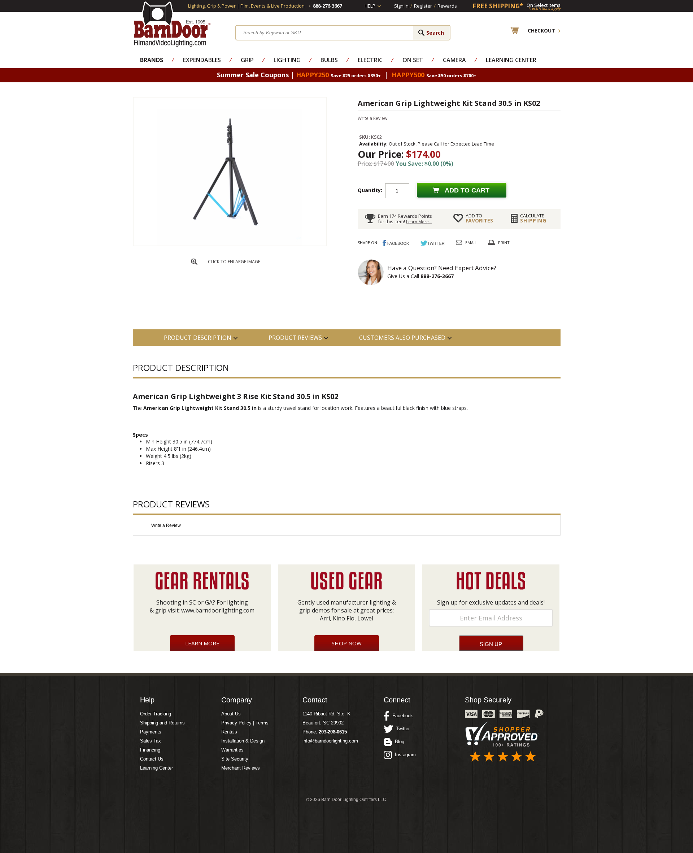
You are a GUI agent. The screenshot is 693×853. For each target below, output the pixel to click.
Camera (454, 60)
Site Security (234, 759)
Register (423, 6)
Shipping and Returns (162, 723)
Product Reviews (295, 338)
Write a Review (372, 118)
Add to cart (467, 190)
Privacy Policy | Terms (245, 723)
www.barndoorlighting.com (217, 610)
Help (370, 6)
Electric (370, 60)
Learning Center (511, 60)
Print (504, 242)
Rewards (447, 6)
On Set (412, 60)
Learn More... (419, 221)
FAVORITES (479, 218)
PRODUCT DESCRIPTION (197, 338)
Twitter (401, 728)
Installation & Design (243, 741)
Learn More (202, 643)
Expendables (202, 60)
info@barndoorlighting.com (330, 741)
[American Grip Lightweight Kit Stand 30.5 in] (229, 244)
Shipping (533, 218)
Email (471, 242)
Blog (398, 741)
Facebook (401, 715)
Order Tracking (155, 713)
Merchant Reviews (240, 768)
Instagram (404, 754)
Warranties (232, 750)
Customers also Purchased (402, 338)
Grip (247, 60)
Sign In (401, 6)
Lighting (287, 60)
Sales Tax (150, 741)
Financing (150, 750)
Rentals (229, 732)
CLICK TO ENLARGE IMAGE (234, 262)
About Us (231, 713)
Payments (150, 732)
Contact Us (152, 759)
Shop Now (347, 643)
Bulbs (329, 60)
